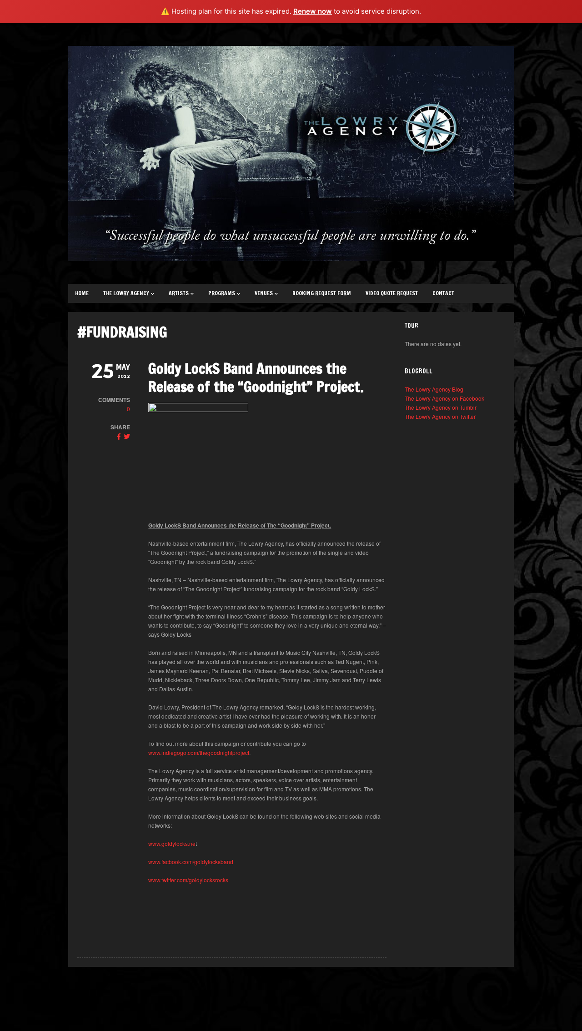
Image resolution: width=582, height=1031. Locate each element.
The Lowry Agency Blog (434, 389)
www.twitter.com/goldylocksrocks (188, 880)
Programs (221, 293)
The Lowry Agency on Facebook (444, 398)
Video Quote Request (392, 293)
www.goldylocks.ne (172, 843)
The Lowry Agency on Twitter (440, 416)
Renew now (312, 11)
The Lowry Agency (126, 293)
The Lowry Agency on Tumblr (441, 407)
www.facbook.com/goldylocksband (190, 861)
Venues (264, 293)
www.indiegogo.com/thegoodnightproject (198, 752)
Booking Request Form (321, 293)
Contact (443, 293)
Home (82, 293)
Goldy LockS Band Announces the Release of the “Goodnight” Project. (256, 377)
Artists (179, 293)
